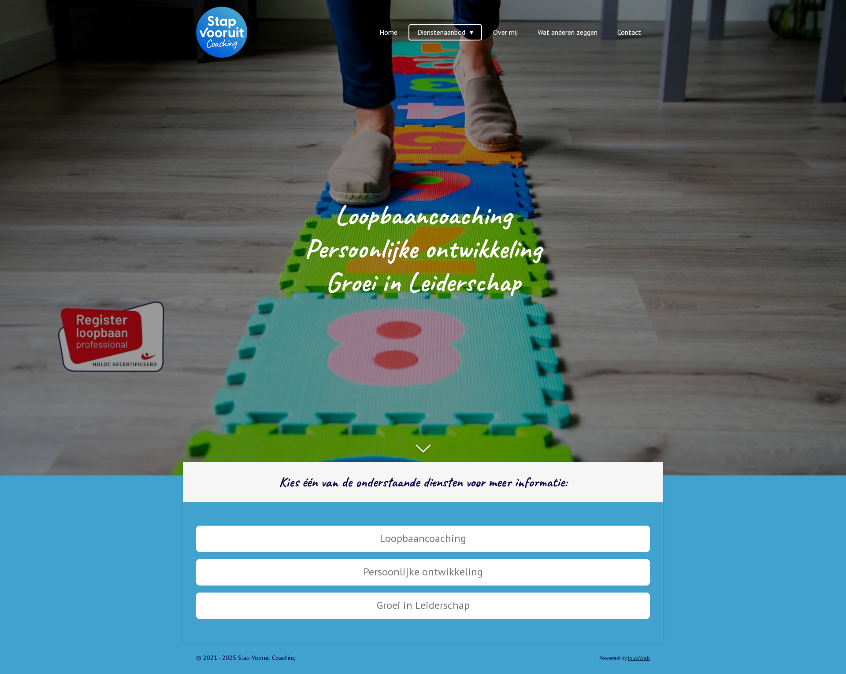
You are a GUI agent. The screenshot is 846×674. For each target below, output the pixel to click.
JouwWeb (639, 658)
